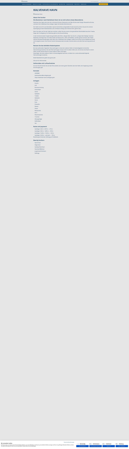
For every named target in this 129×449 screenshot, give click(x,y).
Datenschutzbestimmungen (69, 442)
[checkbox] (77, 444)
